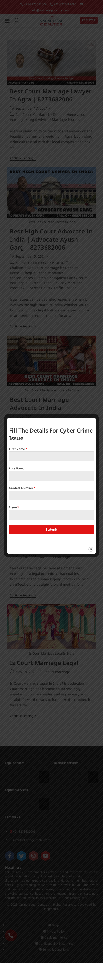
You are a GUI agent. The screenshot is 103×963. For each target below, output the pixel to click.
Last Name (16, 468)
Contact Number (22, 488)
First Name (18, 449)
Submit (51, 529)
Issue (14, 507)
